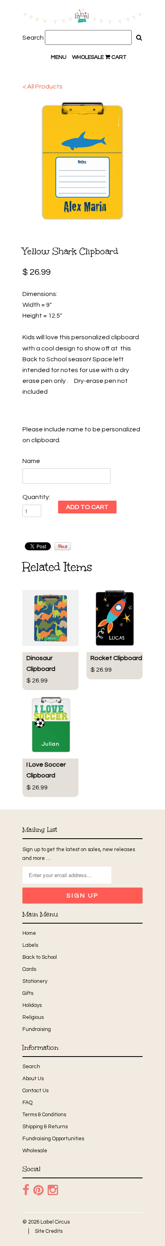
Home (29, 933)
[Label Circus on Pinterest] (38, 1190)
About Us (33, 1078)
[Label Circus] (82, 18)
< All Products (42, 86)
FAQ (27, 1102)
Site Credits (48, 1231)
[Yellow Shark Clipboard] (82, 161)
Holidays (32, 1005)
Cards (29, 969)
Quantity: (36, 497)
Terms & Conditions (44, 1114)
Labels (30, 945)
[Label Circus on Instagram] (53, 1190)
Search (33, 37)
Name (31, 461)
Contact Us (35, 1090)
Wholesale (88, 57)
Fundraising (36, 1029)
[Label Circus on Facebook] (25, 1190)
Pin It (62, 546)
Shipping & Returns (45, 1126)
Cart (118, 57)
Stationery (34, 981)
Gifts (27, 993)
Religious (33, 1017)
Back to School (39, 957)
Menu (58, 57)
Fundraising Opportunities (53, 1138)
